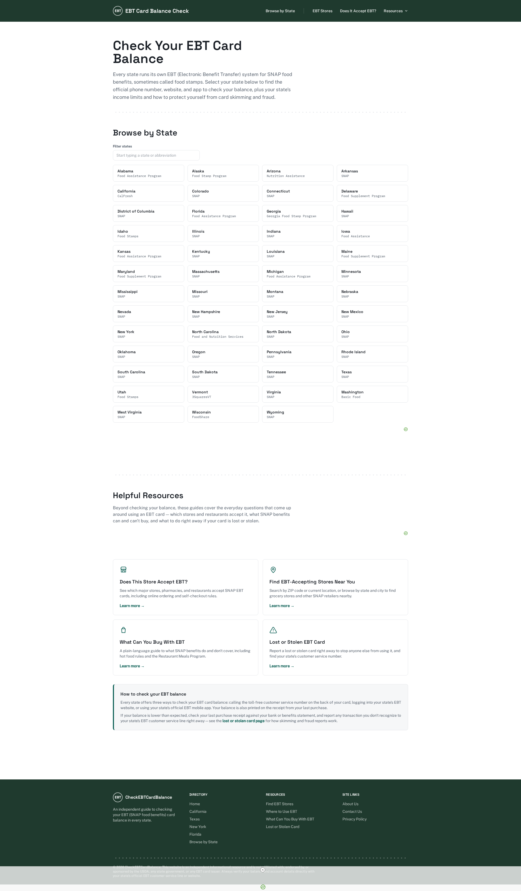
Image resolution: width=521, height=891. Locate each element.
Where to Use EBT (281, 811)
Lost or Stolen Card (282, 826)
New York (197, 826)
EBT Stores (322, 11)
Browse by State (280, 11)
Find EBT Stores (279, 804)
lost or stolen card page (244, 721)
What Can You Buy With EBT (290, 819)
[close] (262, 869)
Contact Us (352, 811)
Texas (194, 819)
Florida (195, 834)
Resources (393, 11)
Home (194, 804)
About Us (350, 804)
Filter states (122, 146)
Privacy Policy (354, 819)
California (198, 811)
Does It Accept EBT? (358, 11)
